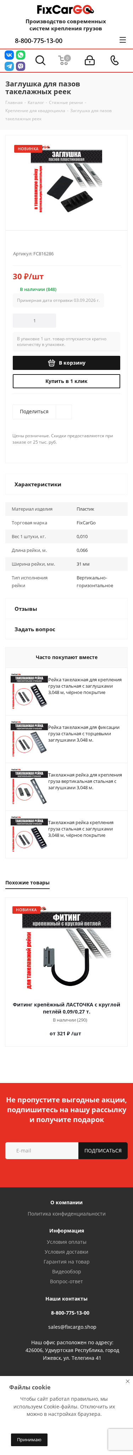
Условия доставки (66, 1251)
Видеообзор (66, 1271)
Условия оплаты (67, 1241)
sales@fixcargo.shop (72, 1326)
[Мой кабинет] (90, 60)
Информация (66, 1230)
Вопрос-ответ (66, 1281)
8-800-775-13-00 (38, 40)
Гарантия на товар (67, 1261)
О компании (66, 1202)
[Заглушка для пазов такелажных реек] (66, 179)
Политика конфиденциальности (67, 1213)
